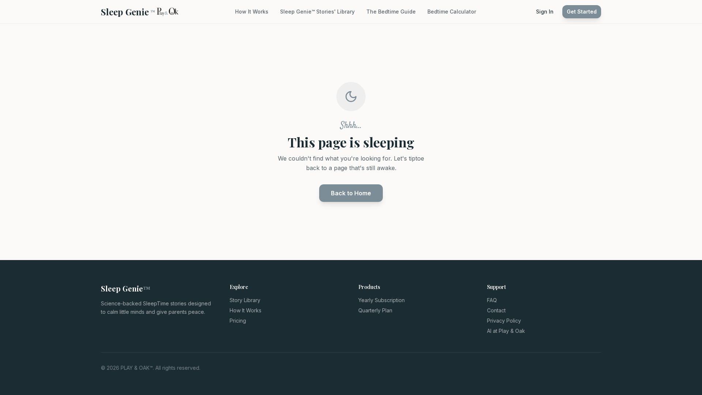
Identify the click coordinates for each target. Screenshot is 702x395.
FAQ (492, 300)
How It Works (251, 11)
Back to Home (351, 193)
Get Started (582, 11)
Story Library (245, 300)
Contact (496, 310)
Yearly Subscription (381, 300)
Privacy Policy (504, 320)
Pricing (238, 320)
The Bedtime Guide (391, 11)
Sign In (545, 11)
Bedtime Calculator (451, 11)
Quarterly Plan (375, 310)
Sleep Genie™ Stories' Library (317, 11)
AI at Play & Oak (506, 331)
